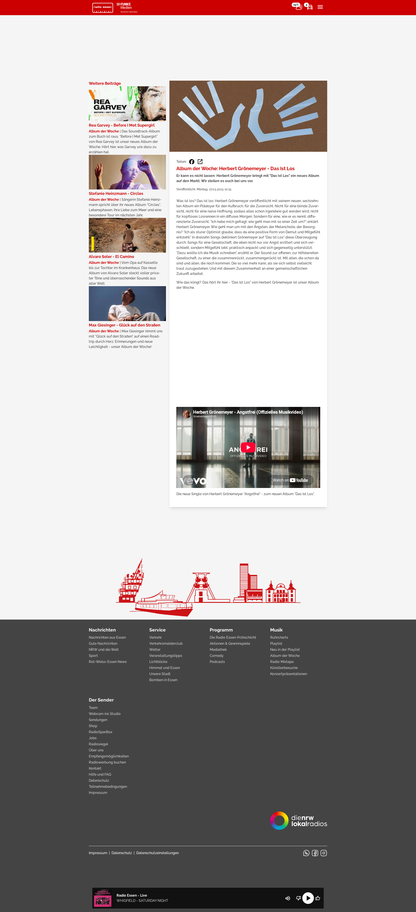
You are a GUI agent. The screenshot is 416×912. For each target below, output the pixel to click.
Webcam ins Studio (105, 714)
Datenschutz (99, 780)
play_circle (308, 898)
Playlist (276, 643)
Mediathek (218, 650)
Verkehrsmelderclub (166, 643)
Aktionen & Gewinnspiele (230, 643)
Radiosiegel (98, 744)
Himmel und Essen (164, 668)
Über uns (96, 750)
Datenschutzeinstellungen (157, 853)
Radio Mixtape (282, 662)
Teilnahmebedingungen (108, 787)
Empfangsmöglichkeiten (109, 756)
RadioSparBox (100, 732)
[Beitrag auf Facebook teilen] (191, 161)
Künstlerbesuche (284, 668)
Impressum (98, 793)
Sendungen (98, 720)
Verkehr (155, 637)
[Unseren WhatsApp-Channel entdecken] (306, 853)
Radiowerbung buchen (107, 762)
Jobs (93, 738)
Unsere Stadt (160, 674)
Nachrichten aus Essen (107, 637)
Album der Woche (285, 656)
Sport (93, 656)
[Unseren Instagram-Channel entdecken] (323, 853)
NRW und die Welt (104, 650)
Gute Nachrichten (103, 643)
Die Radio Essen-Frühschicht (233, 637)
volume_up (288, 898)
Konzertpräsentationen (288, 674)
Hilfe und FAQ (100, 774)
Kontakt (95, 768)
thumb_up (317, 898)
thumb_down (298, 898)
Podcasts (217, 662)
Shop (93, 726)
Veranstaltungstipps (165, 656)
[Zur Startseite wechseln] (102, 8)
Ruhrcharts (279, 637)
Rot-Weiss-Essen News (108, 662)
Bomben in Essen (163, 680)
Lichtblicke (158, 662)
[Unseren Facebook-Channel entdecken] (315, 853)
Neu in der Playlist (285, 650)
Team (93, 708)
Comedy (217, 656)
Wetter (155, 650)
